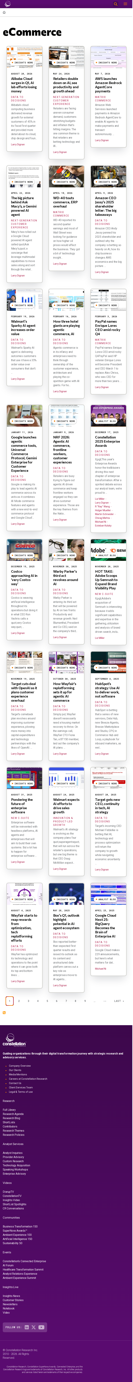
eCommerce (32, 31)
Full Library (9, 1109)
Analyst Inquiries (13, 1153)
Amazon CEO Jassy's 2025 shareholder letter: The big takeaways (105, 206)
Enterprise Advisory (14, 1173)
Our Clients (15, 1070)
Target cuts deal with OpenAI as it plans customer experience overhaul (24, 692)
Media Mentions (18, 1074)
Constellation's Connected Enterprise (24, 1261)
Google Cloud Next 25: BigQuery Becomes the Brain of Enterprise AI (105, 925)
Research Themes (13, 1130)
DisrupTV (8, 1191)
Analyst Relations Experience (20, 1273)
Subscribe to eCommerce (4, 1012)
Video (6, 1312)
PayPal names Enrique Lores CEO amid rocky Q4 (107, 327)
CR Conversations (13, 1208)
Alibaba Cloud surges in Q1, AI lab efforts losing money (24, 84)
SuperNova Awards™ (15, 1230)
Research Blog (11, 1118)
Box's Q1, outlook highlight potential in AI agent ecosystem (66, 921)
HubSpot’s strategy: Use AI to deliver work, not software (107, 690)
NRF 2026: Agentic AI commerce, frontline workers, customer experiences (62, 449)
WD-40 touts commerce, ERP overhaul (65, 202)
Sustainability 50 (12, 1243)
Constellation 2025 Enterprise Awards (107, 441)
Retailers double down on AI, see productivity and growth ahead (66, 84)
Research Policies (13, 1134)
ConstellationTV (12, 1196)
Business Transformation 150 (20, 1226)
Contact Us (15, 1083)
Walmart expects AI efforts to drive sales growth (66, 805)
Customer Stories (13, 1300)
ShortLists (9, 1122)
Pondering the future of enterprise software (22, 805)
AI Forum (8, 1265)
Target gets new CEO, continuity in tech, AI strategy (107, 805)
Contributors (10, 1126)
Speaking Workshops (15, 1169)
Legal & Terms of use (21, 1091)
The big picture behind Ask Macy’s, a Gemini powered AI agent (24, 206)
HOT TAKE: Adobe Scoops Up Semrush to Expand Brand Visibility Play (106, 579)
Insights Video (11, 1200)
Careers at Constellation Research (28, 1078)
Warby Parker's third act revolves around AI (65, 577)
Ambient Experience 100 (17, 1234)
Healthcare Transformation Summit (23, 1269)
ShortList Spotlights (14, 1204)
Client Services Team (21, 1087)
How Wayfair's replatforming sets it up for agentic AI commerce (64, 692)
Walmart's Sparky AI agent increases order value (23, 327)
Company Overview (20, 1065)
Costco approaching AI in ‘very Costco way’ (24, 577)
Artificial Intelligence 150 (17, 1239)
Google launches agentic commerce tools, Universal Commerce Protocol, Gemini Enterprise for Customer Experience (24, 453)
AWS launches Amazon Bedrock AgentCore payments (108, 84)
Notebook (8, 1308)
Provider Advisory (13, 1157)
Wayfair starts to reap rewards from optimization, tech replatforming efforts (24, 927)
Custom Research (13, 1161)
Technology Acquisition (16, 1165)
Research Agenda (13, 1114)
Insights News (11, 1296)
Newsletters (10, 1304)
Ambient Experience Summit (19, 1278)
